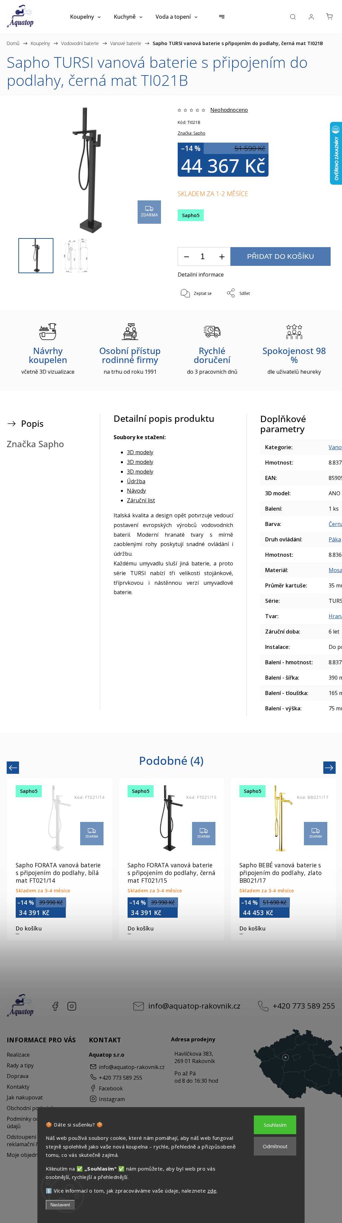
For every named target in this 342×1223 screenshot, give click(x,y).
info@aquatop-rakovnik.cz (194, 1006)
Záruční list (141, 500)
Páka (335, 539)
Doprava (17, 1076)
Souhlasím (275, 1124)
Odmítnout (275, 1146)
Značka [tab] (35, 444)
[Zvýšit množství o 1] (221, 257)
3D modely (140, 452)
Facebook (55, 1006)
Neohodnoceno (229, 110)
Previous (14, 767)
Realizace (18, 1054)
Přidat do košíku (280, 256)
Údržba (136, 481)
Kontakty (18, 1086)
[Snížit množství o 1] (186, 257)
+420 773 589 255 (304, 1006)
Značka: (191, 133)
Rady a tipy (20, 1065)
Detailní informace (201, 274)
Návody (136, 490)
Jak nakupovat (25, 1097)
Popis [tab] (32, 423)
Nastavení (60, 1204)
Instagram (72, 1006)
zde (212, 1190)
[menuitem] (85, 16)
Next (330, 767)
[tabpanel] (283, 859)
